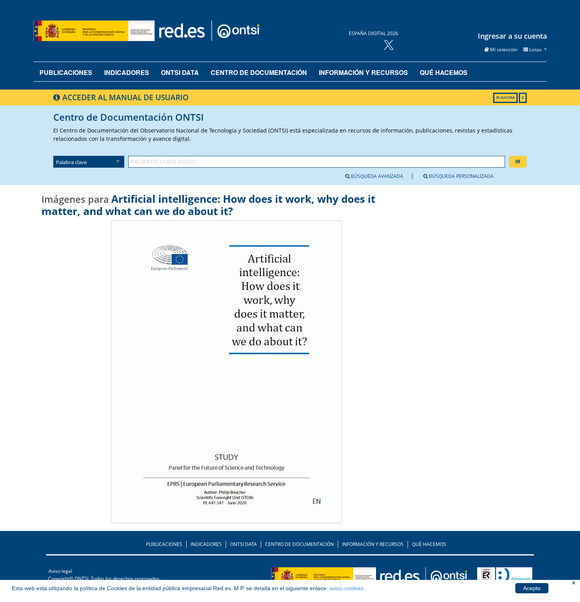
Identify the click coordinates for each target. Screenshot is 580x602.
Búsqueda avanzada (376, 176)
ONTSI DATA (180, 72)
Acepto (532, 588)
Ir (517, 161)
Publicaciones (65, 72)
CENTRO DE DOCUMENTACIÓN (299, 544)
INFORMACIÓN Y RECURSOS (373, 544)
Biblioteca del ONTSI (177, 30)
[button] (501, 49)
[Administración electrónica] (504, 577)
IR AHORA (505, 97)
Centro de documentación (259, 72)
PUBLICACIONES (164, 544)
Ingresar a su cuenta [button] (512, 36)
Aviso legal (60, 571)
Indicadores (126, 72)
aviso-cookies (346, 588)
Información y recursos (363, 72)
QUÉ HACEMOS (429, 544)
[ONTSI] (394, 577)
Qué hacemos (444, 72)
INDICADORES (206, 544)
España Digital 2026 (373, 33)
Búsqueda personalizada (461, 176)
